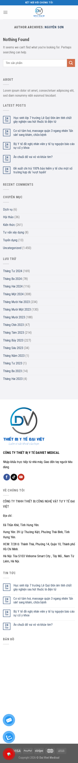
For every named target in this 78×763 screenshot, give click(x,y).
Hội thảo (8, 217)
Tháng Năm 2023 (14, 356)
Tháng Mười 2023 (14, 317)
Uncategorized (12, 248)
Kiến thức (9, 225)
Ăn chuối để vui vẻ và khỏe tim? (33, 157)
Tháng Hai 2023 (13, 379)
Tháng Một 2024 (13, 294)
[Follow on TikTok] (14, 477)
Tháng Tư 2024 (12, 271)
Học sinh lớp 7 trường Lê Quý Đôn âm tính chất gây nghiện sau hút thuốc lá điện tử (42, 120)
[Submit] (71, 63)
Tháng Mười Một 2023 (17, 309)
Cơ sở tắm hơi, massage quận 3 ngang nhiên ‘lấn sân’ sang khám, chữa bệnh (43, 132)
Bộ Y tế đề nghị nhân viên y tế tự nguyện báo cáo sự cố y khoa (44, 146)
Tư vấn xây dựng (13, 232)
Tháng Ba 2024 (12, 279)
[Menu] (5, 12)
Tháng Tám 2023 (13, 332)
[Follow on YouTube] (21, 477)
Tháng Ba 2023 (12, 371)
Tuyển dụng (10, 240)
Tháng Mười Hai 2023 (16, 302)
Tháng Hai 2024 (13, 286)
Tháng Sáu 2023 (13, 348)
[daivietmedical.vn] (39, 12)
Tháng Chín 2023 (13, 325)
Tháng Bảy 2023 (13, 340)
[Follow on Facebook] (6, 477)
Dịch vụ (8, 209)
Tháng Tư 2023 (12, 363)
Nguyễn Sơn (54, 27)
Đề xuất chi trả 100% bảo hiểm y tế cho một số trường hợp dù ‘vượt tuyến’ (42, 170)
